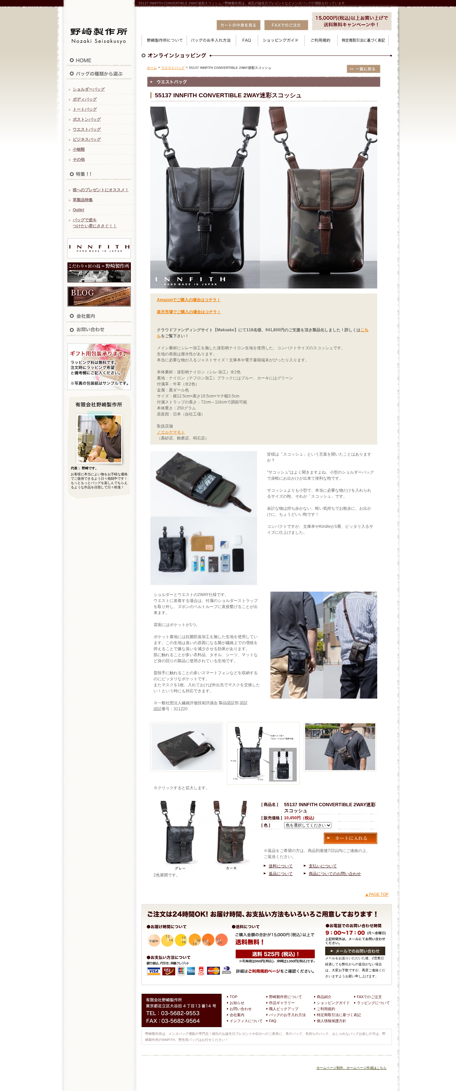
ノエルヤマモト (171, 432)
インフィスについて (246, 1021)
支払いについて (323, 866)
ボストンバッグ (87, 119)
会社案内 (237, 1015)
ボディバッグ (85, 99)
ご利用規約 (326, 1009)
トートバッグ (85, 109)
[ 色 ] (265, 825)
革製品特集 (83, 200)
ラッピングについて (373, 1003)
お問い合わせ (241, 1009)
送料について (281, 866)
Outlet (78, 210)
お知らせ (237, 1003)
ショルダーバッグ (89, 89)
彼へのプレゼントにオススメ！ (101, 190)
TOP (233, 997)
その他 (79, 159)
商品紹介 (324, 997)
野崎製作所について (285, 997)
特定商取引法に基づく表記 (339, 1015)
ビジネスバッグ (87, 139)
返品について (281, 873)
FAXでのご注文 (369, 997)
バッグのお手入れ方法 (287, 1015)
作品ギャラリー (282, 1003)
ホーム (152, 68)
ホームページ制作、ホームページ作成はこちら (351, 1068)
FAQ (272, 1021)
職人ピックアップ (283, 1009)
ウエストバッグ (87, 129)
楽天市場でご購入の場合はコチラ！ (189, 312)
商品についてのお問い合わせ (335, 873)
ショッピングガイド (333, 1003)
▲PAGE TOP (377, 894)
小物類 (79, 149)
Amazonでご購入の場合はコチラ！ (189, 299)
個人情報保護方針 (331, 1021)
